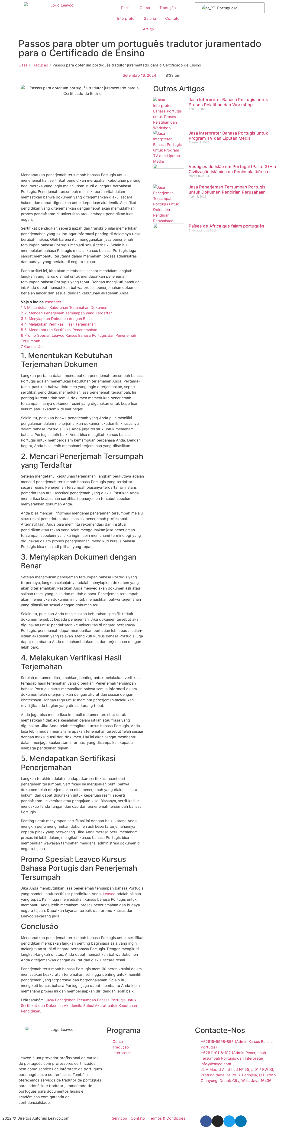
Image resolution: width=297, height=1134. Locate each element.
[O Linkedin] (241, 1121)
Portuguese (226, 8)
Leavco (109, 893)
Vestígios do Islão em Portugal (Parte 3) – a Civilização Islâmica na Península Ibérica (232, 169)
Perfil (125, 7)
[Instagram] (217, 1121)
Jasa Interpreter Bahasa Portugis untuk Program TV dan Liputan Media (228, 136)
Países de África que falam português (226, 226)
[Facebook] (206, 1121)
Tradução (167, 7)
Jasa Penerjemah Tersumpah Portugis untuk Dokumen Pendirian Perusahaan (227, 189)
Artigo (148, 29)
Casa (23, 65)
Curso (145, 7)
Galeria (150, 18)
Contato (172, 18)
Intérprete (125, 18)
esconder (53, 302)
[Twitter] (229, 1121)
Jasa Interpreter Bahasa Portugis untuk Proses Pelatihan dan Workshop (228, 102)
